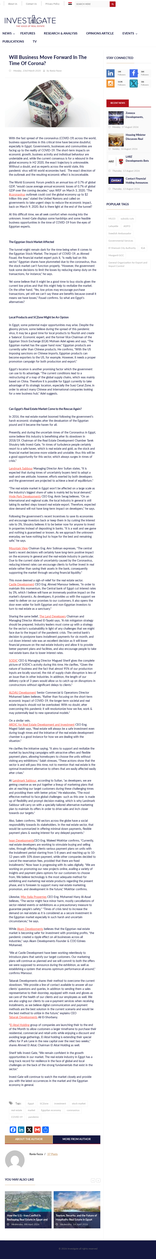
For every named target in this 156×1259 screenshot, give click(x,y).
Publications (13, 41)
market (31, 1110)
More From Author (77, 1139)
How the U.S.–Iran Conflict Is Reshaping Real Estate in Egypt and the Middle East (27, 1219)
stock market (79, 1103)
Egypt (31, 1103)
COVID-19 (17, 1117)
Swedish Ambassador (119, 233)
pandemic (33, 1117)
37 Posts (52, 1154)
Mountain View (18, 548)
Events (128, 33)
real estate (16, 1110)
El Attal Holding (19, 1025)
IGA (143, 248)
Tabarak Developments (23, 1017)
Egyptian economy (51, 1110)
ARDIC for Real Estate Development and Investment (42, 724)
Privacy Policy (53, 4)
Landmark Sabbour (21, 468)
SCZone (44, 1103)
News (7, 33)
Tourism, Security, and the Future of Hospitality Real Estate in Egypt (76, 1217)
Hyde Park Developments (25, 496)
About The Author (28, 1139)
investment (60, 1103)
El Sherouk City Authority (122, 248)
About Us (12, 4)
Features (27, 33)
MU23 (111, 218)
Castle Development (21, 584)
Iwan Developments (21, 840)
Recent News (117, 103)
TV (35, 41)
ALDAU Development (22, 692)
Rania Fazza (56, 71)
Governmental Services (120, 241)
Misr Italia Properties (34, 897)
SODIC (13, 660)
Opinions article (100, 33)
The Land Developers (52, 616)
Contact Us (31, 4)
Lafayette (113, 226)
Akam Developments (30, 929)
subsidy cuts (127, 218)
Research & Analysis (60, 33)
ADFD (127, 226)
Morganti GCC (116, 255)
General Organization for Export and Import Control (127, 264)
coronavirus (73, 1110)
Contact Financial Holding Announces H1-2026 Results (137, 183)
